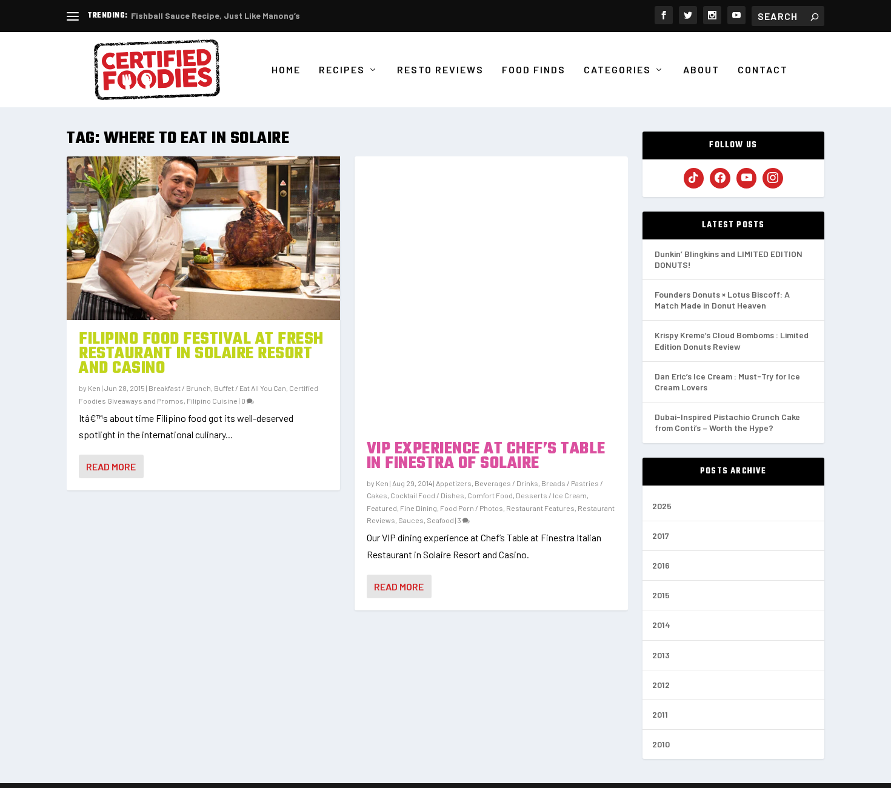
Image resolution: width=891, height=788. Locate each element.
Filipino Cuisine (212, 400)
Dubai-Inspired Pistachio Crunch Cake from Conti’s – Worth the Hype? (727, 422)
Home (286, 70)
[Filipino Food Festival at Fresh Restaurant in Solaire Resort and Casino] (203, 238)
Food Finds (534, 70)
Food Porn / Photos (471, 508)
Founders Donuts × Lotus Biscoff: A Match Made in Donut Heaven (722, 299)
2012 (661, 684)
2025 (662, 506)
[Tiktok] (694, 178)
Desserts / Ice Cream (551, 495)
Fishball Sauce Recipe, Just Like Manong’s (215, 15)
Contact (763, 70)
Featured (382, 508)
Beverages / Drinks (506, 483)
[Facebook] (720, 178)
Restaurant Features (540, 508)
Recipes (342, 70)
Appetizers (454, 483)
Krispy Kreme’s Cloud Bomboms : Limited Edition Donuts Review (732, 340)
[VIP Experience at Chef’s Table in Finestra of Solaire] (491, 293)
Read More (111, 466)
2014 (661, 624)
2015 (661, 595)
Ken (94, 388)
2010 (661, 744)
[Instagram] (772, 178)
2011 (660, 714)
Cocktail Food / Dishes (427, 495)
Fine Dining (418, 508)
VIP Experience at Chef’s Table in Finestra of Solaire (486, 456)
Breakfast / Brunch (179, 388)
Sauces (411, 520)
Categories (617, 70)
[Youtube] (746, 178)
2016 (661, 565)
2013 (661, 655)
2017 (660, 535)
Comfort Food (490, 495)
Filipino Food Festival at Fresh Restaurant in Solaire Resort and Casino (201, 353)
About (701, 70)
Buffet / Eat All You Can (250, 388)
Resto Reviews (440, 70)
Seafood (440, 520)
